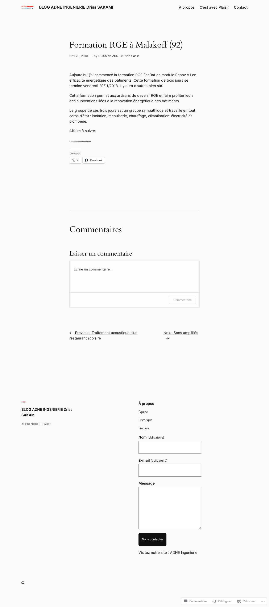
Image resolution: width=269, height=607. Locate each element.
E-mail (152, 460)
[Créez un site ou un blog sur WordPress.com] (22, 583)
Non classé (132, 56)
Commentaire (182, 300)
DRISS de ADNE (109, 56)
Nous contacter (152, 539)
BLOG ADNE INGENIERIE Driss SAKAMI (76, 7)
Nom (151, 437)
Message (146, 483)
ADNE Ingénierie (183, 552)
